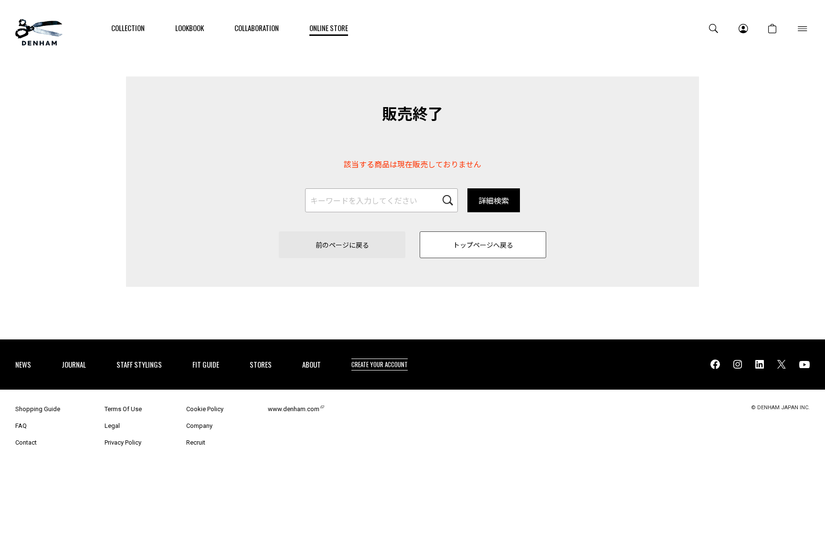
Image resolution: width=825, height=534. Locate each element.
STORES (261, 364)
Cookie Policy (204, 409)
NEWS (23, 364)
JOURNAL (74, 364)
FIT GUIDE (205, 364)
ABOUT (311, 364)
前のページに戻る (342, 245)
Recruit (195, 442)
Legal (112, 425)
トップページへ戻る (483, 245)
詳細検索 (493, 200)
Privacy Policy (123, 442)
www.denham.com (293, 409)
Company (199, 425)
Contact (26, 442)
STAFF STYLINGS (139, 364)
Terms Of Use (123, 409)
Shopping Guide (37, 409)
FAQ (21, 425)
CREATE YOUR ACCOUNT (379, 364)
